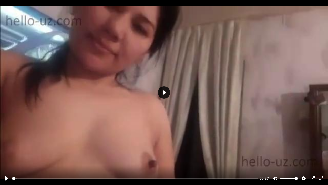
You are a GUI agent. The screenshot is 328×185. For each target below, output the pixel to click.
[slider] (135, 178)
